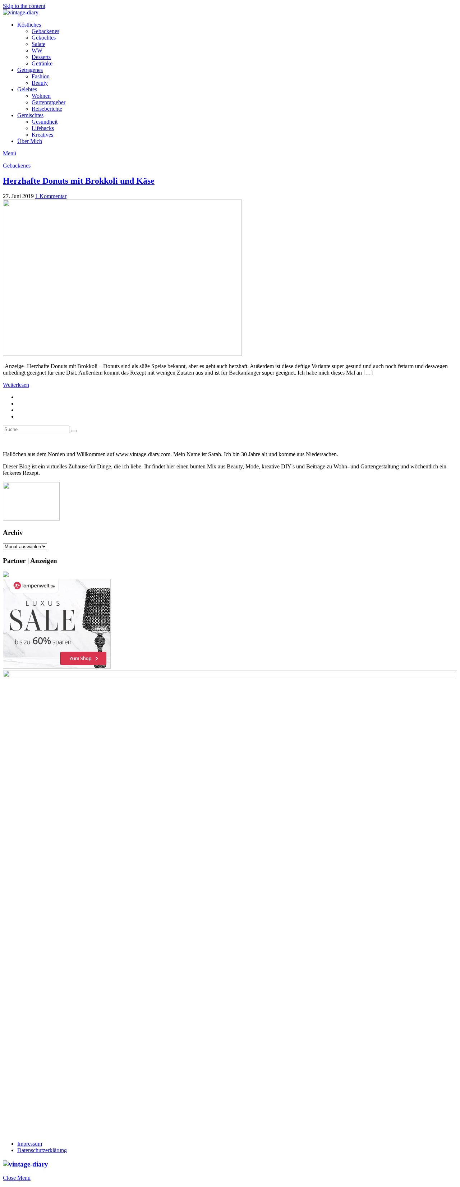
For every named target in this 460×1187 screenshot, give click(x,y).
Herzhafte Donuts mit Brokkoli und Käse (79, 180)
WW (37, 50)
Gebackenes (45, 31)
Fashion (41, 76)
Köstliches (29, 25)
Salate (38, 44)
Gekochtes (44, 38)
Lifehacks (43, 128)
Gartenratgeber (48, 102)
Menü (9, 153)
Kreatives (42, 135)
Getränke (42, 63)
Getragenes (30, 70)
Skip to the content (24, 6)
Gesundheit (45, 122)
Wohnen (41, 96)
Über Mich (29, 141)
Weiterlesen (16, 385)
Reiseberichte (47, 109)
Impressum (29, 1144)
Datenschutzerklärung (42, 1150)
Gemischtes (30, 115)
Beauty (40, 83)
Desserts (41, 57)
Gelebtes (27, 89)
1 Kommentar (50, 196)
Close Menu (17, 1178)
